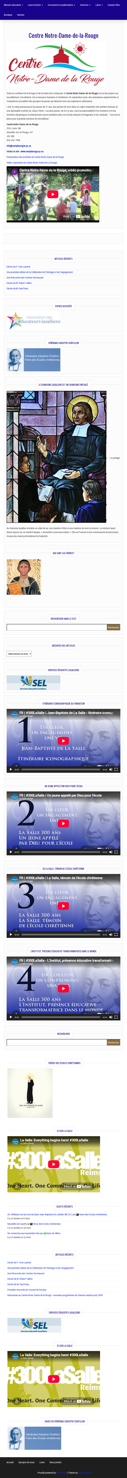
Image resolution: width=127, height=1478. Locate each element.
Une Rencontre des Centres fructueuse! (25, 277)
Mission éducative (12, 5)
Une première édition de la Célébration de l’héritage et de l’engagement (40, 272)
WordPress (61, 1472)
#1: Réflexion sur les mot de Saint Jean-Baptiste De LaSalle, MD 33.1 (39, 1214)
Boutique (8, 15)
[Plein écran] (116, 769)
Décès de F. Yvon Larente (18, 266)
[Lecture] (11, 769)
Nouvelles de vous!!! (16, 1224)
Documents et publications (61, 5)
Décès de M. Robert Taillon (19, 283)
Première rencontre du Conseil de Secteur (26, 1289)
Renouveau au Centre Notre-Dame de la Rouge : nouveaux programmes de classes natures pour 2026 (55, 1295)
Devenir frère (114, 5)
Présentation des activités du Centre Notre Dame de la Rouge (35, 157)
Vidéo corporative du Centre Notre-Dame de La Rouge (32, 162)
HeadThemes (85, 1472)
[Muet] (110, 769)
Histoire (20, 15)
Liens (98, 5)
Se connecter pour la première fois (23, 1233)
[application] (63, 741)
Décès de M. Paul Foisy (17, 288)
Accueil (10, 1462)
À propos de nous (27, 1462)
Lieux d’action (34, 5)
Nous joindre (55, 1462)
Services (84, 5)
